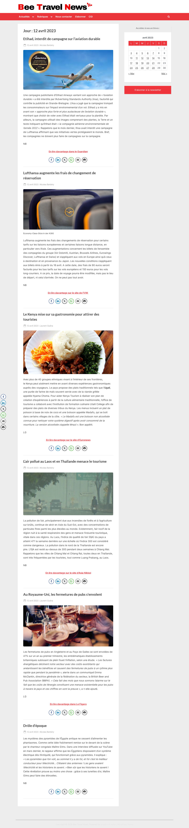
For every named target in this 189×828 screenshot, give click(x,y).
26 (142, 68)
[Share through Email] (78, 159)
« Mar (131, 73)
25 (136, 68)
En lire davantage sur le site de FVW (68, 292)
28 (153, 68)
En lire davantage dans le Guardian (68, 151)
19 (142, 63)
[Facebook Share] (51, 159)
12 (142, 58)
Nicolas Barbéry (47, 45)
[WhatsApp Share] (71, 159)
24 (131, 68)
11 (137, 58)
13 (148, 58)
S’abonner (80, 16)
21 (153, 63)
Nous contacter (63, 16)
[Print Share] (84, 159)
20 (147, 63)
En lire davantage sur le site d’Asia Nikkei (68, 572)
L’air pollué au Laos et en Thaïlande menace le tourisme (65, 461)
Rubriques (42, 16)
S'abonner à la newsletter (147, 89)
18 (137, 63)
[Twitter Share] (64, 159)
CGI (91, 16)
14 (153, 58)
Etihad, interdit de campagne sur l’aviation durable (61, 39)
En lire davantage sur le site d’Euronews (68, 440)
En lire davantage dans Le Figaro (68, 704)
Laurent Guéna (46, 325)
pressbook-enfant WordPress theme (117, 824)
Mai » (164, 73)
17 (131, 63)
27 (147, 68)
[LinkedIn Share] (58, 159)
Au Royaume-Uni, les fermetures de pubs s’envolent (62, 594)
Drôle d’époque (35, 726)
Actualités (24, 16)
